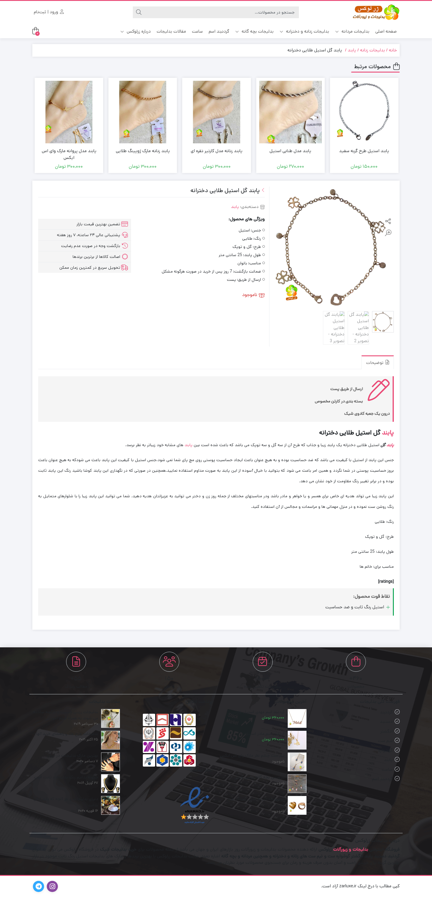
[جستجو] (139, 12)
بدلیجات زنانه (372, 50)
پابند (352, 50)
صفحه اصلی (386, 31)
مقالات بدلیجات (171, 31)
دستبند (386, 721)
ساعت (197, 31)
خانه (393, 50)
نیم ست (385, 741)
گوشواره (385, 750)
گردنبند (386, 712)
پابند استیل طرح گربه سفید (364, 151)
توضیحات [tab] (375, 363)
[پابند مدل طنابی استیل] (290, 112)
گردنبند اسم (219, 31)
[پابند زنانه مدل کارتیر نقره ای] (216, 112)
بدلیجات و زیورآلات (350, 849)
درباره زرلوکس (138, 31)
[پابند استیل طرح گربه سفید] (364, 112)
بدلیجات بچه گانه (257, 31)
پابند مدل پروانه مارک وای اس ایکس (69, 154)
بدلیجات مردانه (354, 31)
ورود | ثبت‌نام (46, 12)
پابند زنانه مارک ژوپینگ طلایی (143, 151)
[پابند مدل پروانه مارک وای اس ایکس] (69, 112)
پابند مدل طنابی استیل (290, 151)
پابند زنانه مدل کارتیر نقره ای (216, 151)
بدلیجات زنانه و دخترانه (307, 31)
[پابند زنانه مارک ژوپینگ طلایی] (142, 112)
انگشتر (386, 731)
